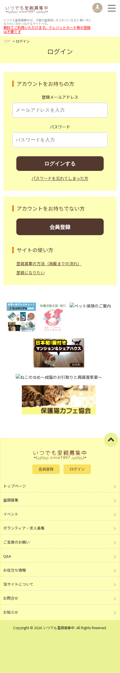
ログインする (60, 163)
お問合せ (10, 598)
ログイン (77, 469)
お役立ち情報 (14, 570)
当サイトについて (18, 584)
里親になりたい (30, 272)
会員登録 (60, 226)
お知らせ (10, 612)
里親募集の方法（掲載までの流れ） (49, 263)
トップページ (14, 486)
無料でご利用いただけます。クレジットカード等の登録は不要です (47, 29)
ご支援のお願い (16, 542)
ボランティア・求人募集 (24, 528)
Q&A (7, 556)
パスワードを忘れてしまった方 (59, 178)
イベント (10, 514)
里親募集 (10, 500)
